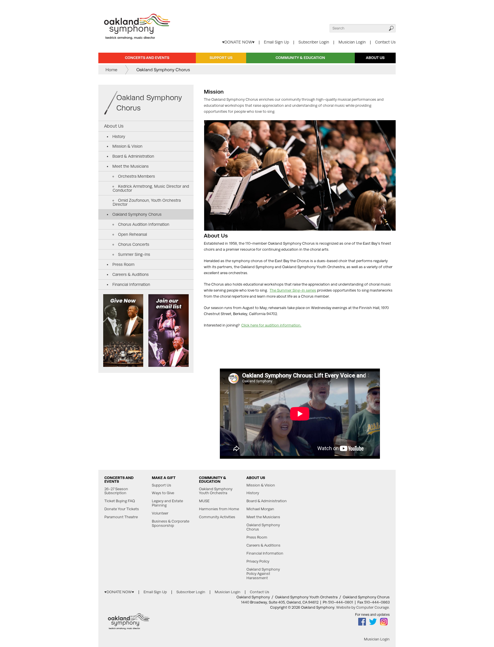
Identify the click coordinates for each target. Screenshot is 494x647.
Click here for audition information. (271, 325)
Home (111, 69)
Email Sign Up (276, 42)
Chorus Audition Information (143, 224)
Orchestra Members (136, 176)
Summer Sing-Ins (134, 254)
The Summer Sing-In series (293, 290)
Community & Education (300, 58)
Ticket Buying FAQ (119, 501)
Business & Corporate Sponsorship (170, 523)
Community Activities (217, 517)
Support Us (221, 58)
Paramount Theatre (121, 517)
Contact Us (385, 42)
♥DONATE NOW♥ (238, 42)
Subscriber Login (313, 42)
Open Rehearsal (132, 234)
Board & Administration (133, 156)
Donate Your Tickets (121, 509)
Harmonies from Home (219, 509)
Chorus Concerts (133, 244)
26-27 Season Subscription (116, 491)
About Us (375, 58)
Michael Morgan (260, 509)
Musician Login (352, 42)
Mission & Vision (127, 146)
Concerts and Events (147, 58)
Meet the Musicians (130, 166)
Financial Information (131, 284)
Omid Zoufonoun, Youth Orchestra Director (147, 202)
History (118, 136)
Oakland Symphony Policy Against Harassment (263, 573)
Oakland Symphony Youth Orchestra (215, 491)
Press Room (123, 264)
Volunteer (160, 513)
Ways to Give (163, 493)
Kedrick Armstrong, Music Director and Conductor (151, 188)
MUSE (204, 501)
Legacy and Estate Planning (167, 503)
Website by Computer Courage (362, 607)
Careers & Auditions (130, 274)
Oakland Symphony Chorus (149, 102)
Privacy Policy (257, 561)
